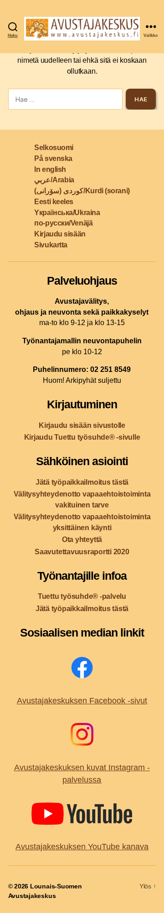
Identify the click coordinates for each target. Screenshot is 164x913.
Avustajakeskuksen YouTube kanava (82, 846)
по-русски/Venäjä (63, 223)
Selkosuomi (53, 147)
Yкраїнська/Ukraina (67, 212)
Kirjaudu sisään (59, 234)
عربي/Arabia (54, 180)
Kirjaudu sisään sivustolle (82, 425)
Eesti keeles (53, 202)
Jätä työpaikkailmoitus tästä (82, 482)
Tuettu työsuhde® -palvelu (82, 596)
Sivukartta (50, 245)
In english (50, 169)
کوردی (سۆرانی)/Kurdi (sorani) (81, 191)
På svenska (53, 158)
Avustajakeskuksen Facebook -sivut (82, 700)
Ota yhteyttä (82, 539)
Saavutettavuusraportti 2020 (82, 552)
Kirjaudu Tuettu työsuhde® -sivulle (82, 437)
